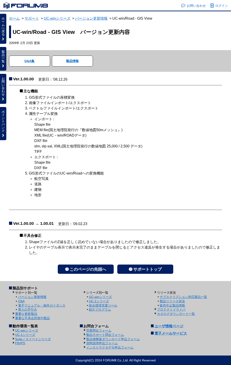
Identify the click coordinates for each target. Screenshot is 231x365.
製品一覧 (3, 56)
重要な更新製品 (26, 314)
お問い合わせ (196, 5)
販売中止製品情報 (172, 305)
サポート (32, 18)
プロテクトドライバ (171, 309)
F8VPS (20, 343)
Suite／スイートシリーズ (33, 339)
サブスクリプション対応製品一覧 (183, 297)
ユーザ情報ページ (169, 326)
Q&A (21, 301)
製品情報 (72, 61)
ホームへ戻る (3, 26)
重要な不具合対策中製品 (32, 318)
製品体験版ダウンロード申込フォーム (113, 339)
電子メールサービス (171, 333)
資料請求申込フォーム (102, 343)
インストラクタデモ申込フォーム (110, 347)
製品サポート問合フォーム (105, 335)
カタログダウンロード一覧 (176, 314)
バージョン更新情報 (91, 18)
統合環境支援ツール (103, 305)
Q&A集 (29, 61)
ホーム (14, 18)
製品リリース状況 (172, 301)
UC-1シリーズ (99, 301)
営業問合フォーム (98, 330)
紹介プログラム (100, 309)
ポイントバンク (3, 121)
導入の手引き (27, 309)
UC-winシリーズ (57, 18)
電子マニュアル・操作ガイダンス (41, 305)
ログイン (221, 5)
